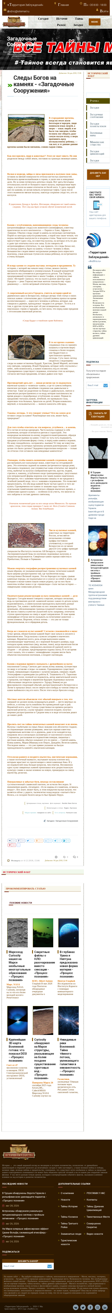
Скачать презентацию (99, 415)
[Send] (105, 385)
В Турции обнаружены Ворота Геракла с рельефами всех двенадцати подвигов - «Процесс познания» (99, 481)
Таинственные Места (98, 1216)
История (61, 18)
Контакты (92, 1199)
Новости (65, 1199)
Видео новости (95, 1234)
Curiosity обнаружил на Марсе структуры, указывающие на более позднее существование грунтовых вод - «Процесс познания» (45, 1059)
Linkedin (105, 1307)
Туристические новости (69, 1242)
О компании (67, 1193)
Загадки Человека (95, 161)
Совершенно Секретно (94, 1225)
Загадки (78, 25)
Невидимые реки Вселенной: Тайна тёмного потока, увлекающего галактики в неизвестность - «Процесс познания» (70, 1057)
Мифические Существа (97, 143)
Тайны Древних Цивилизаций (95, 1208)
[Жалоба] (56, 857)
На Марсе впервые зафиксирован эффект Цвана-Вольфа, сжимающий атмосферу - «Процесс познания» (25, 1232)
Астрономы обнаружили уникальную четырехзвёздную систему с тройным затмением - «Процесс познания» (100, 570)
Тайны (79, 18)
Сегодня (43, 18)
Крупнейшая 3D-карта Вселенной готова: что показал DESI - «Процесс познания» (18, 1050)
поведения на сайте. (44, 813)
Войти (104, 11)
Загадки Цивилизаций (97, 152)
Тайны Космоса (69, 1216)
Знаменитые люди (71, 1234)
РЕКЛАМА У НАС (96, 1193)
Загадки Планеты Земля (98, 125)
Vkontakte (75, 1307)
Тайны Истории (69, 1206)
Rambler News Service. (69, 803)
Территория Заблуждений (13, 52)
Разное (61, 25)
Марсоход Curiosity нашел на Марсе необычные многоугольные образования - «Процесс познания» (19, 966)
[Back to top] (103, 1304)
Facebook (90, 1307)
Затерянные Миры (96, 134)
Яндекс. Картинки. (70, 808)
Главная (63, 4)
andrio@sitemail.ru (18, 11)
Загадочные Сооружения (67, 821)
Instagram (97, 1307)
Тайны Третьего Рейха (69, 1225)
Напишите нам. (71, 813)
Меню (94, 22)
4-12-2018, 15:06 (32, 860)
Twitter (83, 1307)
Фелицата (15, 860)
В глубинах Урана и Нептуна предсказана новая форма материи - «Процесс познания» (69, 964)
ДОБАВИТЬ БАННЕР (28, 1261)
